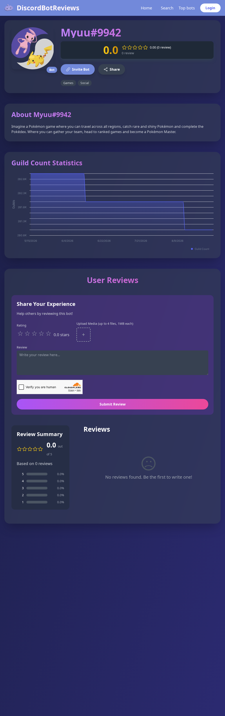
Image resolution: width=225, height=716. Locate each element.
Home (146, 8)
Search (167, 8)
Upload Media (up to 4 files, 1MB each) (104, 323)
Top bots (187, 8)
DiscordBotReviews (48, 7)
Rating (21, 325)
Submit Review (113, 404)
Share (115, 69)
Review (22, 347)
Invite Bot (80, 69)
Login (210, 7)
